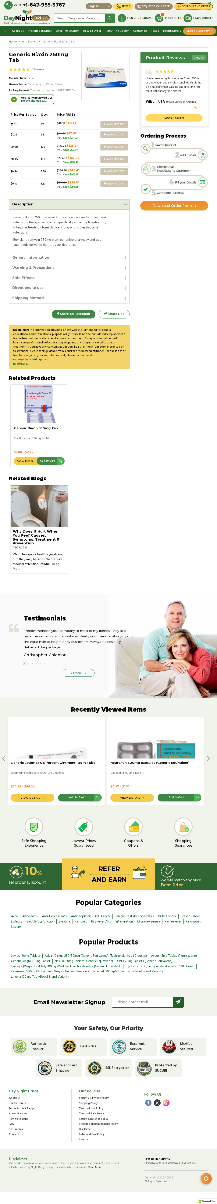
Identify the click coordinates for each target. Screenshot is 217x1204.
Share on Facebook (74, 314)
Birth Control (167, 916)
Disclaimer (85, 1129)
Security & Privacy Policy (94, 1098)
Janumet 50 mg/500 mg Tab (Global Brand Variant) (128, 971)
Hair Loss (81, 921)
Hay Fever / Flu (101, 921)
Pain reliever (173, 921)
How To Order (92, 31)
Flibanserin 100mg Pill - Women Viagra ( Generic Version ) (50, 971)
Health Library (172, 31)
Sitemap (84, 1140)
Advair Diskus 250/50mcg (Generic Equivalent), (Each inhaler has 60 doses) (96, 955)
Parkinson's (193, 921)
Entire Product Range (22, 1109)
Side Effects (23, 278)
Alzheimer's (30, 916)
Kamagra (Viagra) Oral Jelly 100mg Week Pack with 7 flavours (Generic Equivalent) (66, 966)
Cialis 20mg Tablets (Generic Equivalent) (144, 961)
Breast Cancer (190, 916)
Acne (14, 916)
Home (13, 41)
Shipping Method (28, 298)
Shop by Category (198, 31)
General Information (30, 258)
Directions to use (28, 288)
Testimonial (16, 1129)
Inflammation (124, 921)
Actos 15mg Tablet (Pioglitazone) (174, 955)
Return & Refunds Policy (93, 1119)
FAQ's (155, 31)
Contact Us (140, 31)
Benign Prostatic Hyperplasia (134, 916)
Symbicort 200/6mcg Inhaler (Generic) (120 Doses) (160, 966)
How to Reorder (18, 1119)
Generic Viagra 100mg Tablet (30, 961)
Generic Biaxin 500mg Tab (36, 428)
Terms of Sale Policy (91, 1114)
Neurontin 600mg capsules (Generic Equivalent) (149, 763)
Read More (95, 1167)
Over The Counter (67, 31)
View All (199, 57)
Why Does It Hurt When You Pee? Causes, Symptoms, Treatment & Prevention (36, 537)
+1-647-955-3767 (44, 5)
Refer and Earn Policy (91, 1135)
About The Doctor (117, 31)
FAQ (11, 1124)
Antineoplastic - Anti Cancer (90, 916)
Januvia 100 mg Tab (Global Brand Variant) (40, 976)
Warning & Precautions (33, 268)
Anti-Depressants (54, 916)
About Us (18, 31)
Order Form (172, 206)
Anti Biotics (29, 41)
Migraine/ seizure (149, 921)
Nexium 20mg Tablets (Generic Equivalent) (84, 961)
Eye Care (64, 921)
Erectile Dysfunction (40, 921)
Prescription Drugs (40, 31)
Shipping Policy (88, 1104)
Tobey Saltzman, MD (33, 101)
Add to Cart (115, 124)
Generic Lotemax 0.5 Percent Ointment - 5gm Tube (53, 763)
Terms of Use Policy (91, 1109)
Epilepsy (16, 921)
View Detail (25, 461)
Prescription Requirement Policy (98, 1124)
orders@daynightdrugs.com (30, 359)
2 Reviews (38, 69)
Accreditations (18, 1114)
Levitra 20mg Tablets (25, 955)
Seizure (16, 926)
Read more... (21, 363)
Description (22, 204)
